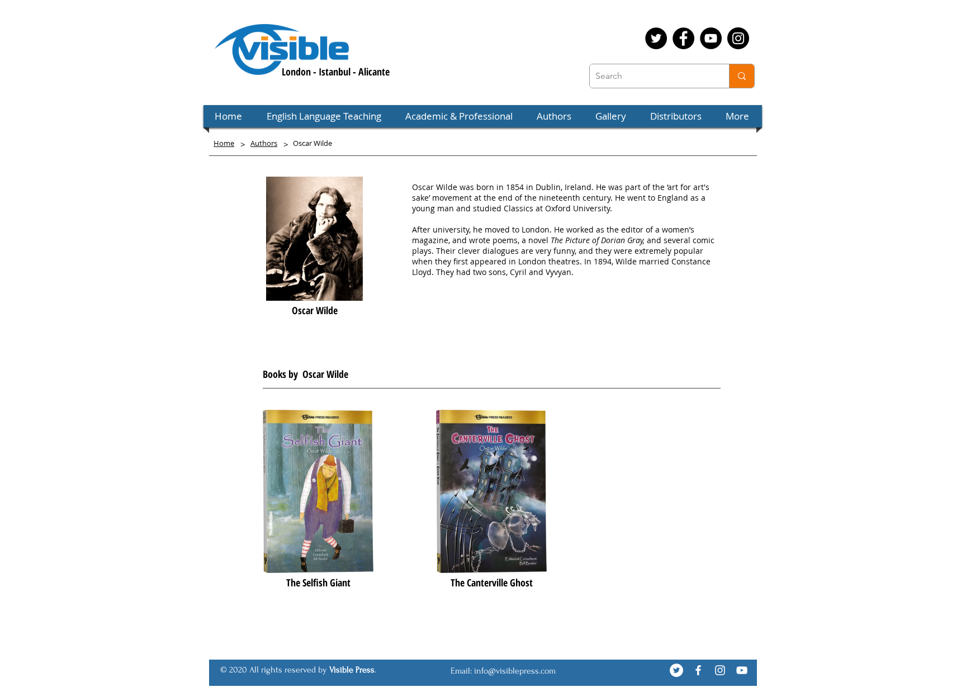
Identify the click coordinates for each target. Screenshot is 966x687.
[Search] (741, 76)
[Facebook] (683, 38)
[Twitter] (656, 38)
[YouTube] (711, 38)
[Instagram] (738, 38)
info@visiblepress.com (515, 671)
